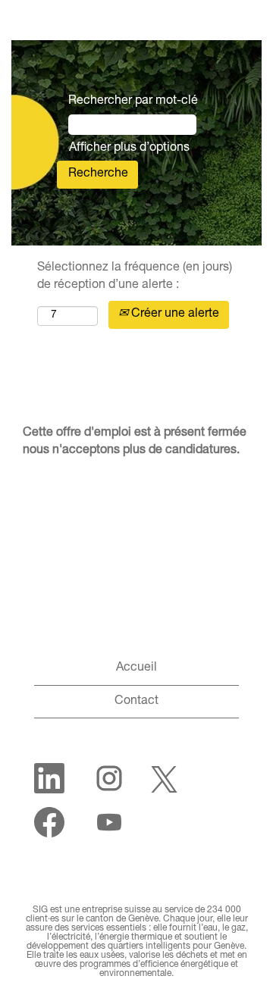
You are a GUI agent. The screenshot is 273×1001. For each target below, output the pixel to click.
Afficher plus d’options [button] (129, 148)
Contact (136, 702)
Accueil (136, 668)
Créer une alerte (173, 314)
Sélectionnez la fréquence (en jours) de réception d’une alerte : (134, 277)
